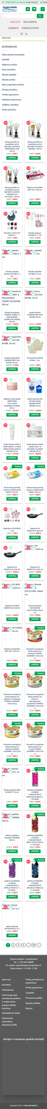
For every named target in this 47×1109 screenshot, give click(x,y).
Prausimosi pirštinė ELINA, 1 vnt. (35, 359)
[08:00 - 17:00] (22, 33)
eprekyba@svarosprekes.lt (28, 965)
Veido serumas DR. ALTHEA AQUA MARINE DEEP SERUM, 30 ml (35, 402)
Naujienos (30, 22)
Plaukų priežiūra (9, 89)
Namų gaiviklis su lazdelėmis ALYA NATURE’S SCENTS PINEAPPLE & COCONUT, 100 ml (12, 192)
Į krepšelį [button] (12, 158)
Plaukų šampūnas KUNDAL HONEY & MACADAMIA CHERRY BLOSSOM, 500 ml (12, 317)
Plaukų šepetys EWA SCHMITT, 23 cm (12, 791)
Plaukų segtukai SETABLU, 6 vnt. (35, 273)
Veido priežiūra (9, 109)
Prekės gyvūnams (10, 94)
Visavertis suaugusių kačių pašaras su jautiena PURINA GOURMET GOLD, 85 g (35, 653)
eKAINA (5, 59)
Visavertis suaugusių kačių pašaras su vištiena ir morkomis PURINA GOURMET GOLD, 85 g (12, 699)
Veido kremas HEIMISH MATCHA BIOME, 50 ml (35, 315)
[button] (34, 9)
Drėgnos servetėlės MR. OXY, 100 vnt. (35, 188)
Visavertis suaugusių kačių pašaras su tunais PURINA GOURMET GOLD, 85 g (35, 749)
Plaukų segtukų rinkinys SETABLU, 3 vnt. (12, 274)
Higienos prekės (9, 64)
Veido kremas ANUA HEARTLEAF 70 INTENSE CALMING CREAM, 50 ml (35, 447)
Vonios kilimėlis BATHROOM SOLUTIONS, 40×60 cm (35, 609)
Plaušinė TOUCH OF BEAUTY (12, 234)
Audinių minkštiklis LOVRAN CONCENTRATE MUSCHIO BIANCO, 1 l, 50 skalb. (35, 794)
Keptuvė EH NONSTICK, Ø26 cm (12, 568)
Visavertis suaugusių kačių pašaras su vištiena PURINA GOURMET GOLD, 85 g (12, 749)
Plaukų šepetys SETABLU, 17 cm (35, 234)
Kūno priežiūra (9, 69)
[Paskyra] (28, 9)
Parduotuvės (30, 28)
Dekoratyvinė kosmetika (13, 54)
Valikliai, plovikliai (10, 105)
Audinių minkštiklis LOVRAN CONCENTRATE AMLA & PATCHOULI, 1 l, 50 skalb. (34, 840)
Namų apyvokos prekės (13, 84)
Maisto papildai (9, 74)
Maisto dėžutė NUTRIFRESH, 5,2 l (12, 927)
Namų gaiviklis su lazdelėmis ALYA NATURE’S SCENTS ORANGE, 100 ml (35, 145)
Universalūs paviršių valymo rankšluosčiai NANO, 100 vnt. (12, 490)
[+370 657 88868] (26, 33)
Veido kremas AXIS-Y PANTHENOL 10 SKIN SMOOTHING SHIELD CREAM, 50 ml (12, 447)
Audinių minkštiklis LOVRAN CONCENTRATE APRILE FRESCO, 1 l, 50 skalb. (12, 885)
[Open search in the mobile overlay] (22, 16)
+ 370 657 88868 (26, 962)
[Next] (39, 945)
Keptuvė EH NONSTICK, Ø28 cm (35, 568)
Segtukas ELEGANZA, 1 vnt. (12, 529)
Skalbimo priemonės (11, 99)
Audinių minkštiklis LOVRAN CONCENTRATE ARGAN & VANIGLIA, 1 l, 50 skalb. (35, 885)
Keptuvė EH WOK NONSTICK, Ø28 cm (12, 607)
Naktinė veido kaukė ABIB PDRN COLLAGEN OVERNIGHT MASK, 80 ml (12, 403)
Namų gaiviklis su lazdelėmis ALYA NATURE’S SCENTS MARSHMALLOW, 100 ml (12, 146)
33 (34, 945)
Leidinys (13, 28)
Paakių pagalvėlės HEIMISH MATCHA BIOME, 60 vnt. (12, 360)
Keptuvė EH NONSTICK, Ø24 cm (35, 529)
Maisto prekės (8, 79)
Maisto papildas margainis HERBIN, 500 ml (12, 837)
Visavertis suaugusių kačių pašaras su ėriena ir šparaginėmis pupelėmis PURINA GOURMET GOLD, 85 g (35, 701)
